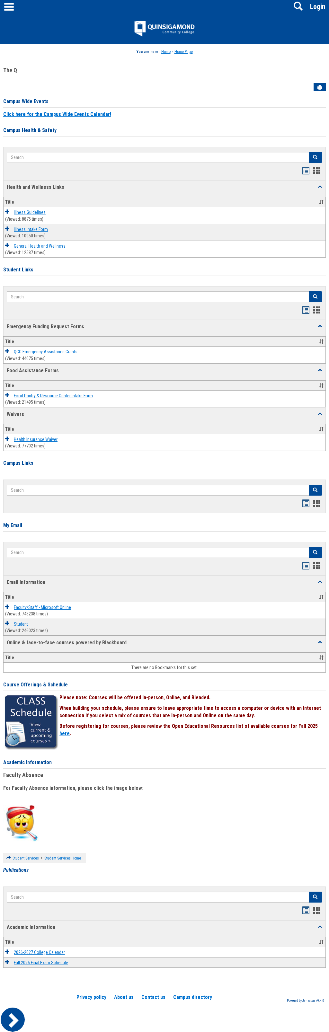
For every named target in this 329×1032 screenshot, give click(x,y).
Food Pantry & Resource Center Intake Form (53, 395)
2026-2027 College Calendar (39, 952)
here (64, 733)
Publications (16, 870)
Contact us (153, 997)
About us (124, 997)
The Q (10, 70)
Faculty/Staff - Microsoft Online (42, 607)
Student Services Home (62, 858)
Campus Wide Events (26, 101)
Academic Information (27, 762)
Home (166, 51)
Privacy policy (91, 997)
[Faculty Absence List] (21, 822)
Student (21, 624)
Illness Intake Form (31, 229)
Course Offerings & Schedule (35, 685)
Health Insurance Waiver (36, 439)
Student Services (26, 858)
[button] (320, 187)
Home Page (183, 51)
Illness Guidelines (30, 212)
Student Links (18, 270)
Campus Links (18, 463)
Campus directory (192, 997)
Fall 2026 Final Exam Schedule (41, 962)
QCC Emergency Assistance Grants (45, 352)
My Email (12, 525)
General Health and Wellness (40, 246)
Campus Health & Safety (30, 130)
